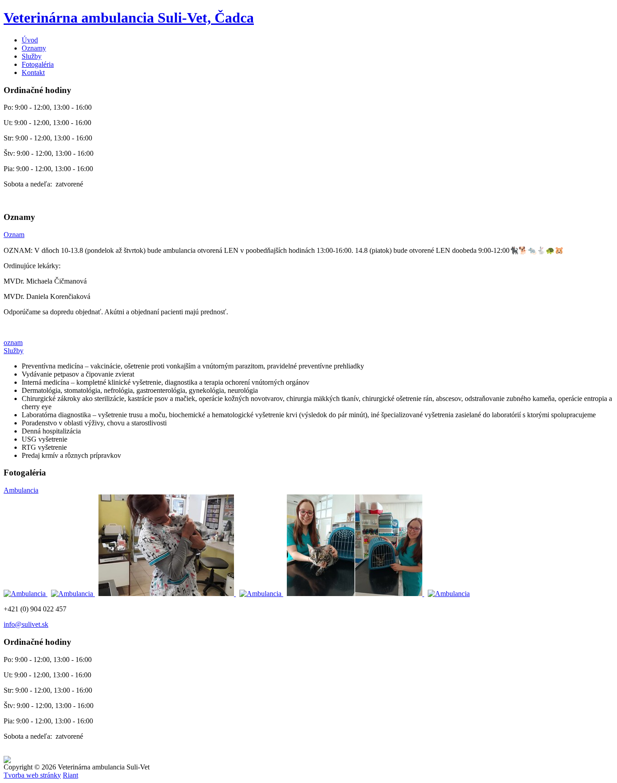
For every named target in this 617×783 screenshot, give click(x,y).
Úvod (30, 40)
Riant (70, 775)
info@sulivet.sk (26, 624)
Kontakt (33, 72)
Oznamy (34, 48)
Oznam (14, 234)
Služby (32, 56)
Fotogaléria (38, 64)
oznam (13, 342)
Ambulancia (21, 490)
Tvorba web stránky (32, 775)
